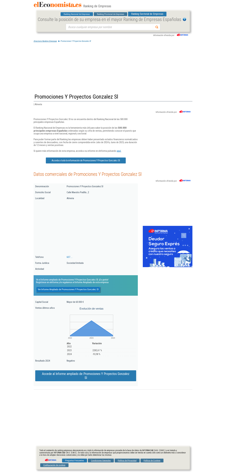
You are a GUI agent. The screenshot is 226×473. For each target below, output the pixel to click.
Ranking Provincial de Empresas (110, 14)
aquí (119, 150)
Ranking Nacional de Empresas (77, 14)
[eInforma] (50, 458)
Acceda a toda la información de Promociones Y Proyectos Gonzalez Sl (86, 160)
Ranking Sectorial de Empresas (147, 14)
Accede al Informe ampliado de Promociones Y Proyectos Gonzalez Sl (85, 376)
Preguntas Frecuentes (74, 460)
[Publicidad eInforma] (167, 266)
